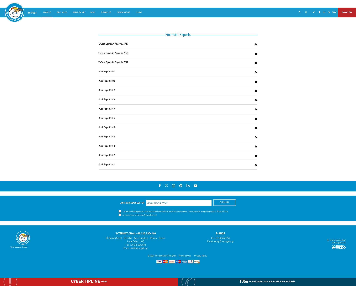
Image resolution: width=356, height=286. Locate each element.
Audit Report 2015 (107, 127)
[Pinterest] (180, 186)
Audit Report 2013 (107, 146)
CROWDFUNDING (123, 12)
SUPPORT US (106, 12)
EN (324, 12)
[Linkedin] (188, 186)
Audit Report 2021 (107, 72)
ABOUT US (47, 12)
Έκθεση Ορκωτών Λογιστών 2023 (113, 53)
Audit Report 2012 (107, 155)
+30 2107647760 (222, 238)
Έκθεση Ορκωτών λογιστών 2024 (113, 44)
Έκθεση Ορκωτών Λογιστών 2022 (113, 62)
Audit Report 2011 (107, 164)
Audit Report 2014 (107, 137)
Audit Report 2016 (107, 118)
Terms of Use (184, 256)
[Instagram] (173, 186)
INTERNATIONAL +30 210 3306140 (135, 233)
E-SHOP (139, 12)
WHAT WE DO (62, 12)
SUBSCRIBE (224, 202)
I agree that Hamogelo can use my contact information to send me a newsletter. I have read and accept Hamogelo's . (175, 212)
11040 (141, 241)
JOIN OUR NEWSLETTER (132, 203)
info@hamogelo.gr (139, 248)
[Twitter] (166, 186)
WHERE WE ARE (79, 12)
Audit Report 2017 (107, 109)
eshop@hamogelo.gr (224, 241)
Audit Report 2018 (107, 99)
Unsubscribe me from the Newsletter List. (139, 215)
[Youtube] (195, 186)
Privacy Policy (222, 212)
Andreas (32, 13)
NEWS (92, 12)
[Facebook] (160, 186)
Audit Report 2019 (107, 90)
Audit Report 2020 (107, 81)
